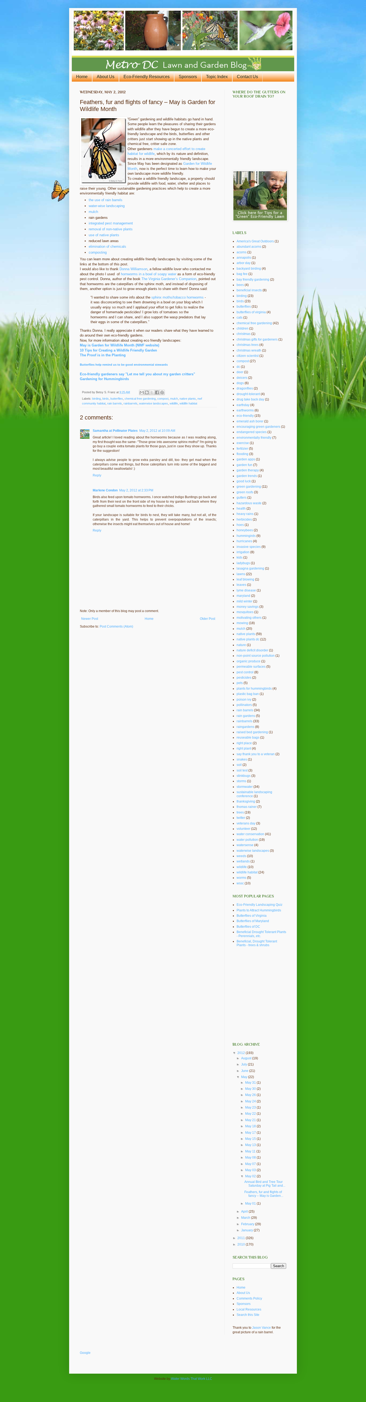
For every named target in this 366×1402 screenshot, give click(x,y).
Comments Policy (249, 1298)
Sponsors (188, 76)
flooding (242, 454)
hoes (240, 525)
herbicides (244, 519)
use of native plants (104, 235)
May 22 (251, 1114)
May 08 (251, 1157)
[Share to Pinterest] (162, 392)
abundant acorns (249, 247)
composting (98, 252)
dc (238, 367)
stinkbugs (244, 776)
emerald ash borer (250, 421)
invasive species (249, 547)
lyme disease (246, 590)
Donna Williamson (133, 269)
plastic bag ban (248, 694)
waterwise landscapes (153, 403)
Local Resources (249, 1309)
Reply (97, 475)
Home (82, 76)
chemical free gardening (140, 398)
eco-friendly (245, 416)
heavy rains (245, 514)
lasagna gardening (250, 568)
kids (239, 557)
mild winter (244, 601)
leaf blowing (245, 579)
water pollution (247, 840)
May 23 (251, 1107)
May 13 (251, 1145)
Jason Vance (261, 1328)
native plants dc (248, 639)
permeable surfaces (251, 666)
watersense (245, 845)
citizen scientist (248, 356)
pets (240, 683)
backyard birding (249, 268)
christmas (244, 334)
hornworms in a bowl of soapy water (148, 274)
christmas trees (248, 345)
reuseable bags (248, 737)
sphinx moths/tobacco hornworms (177, 297)
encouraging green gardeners (258, 427)
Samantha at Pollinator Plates (115, 431)
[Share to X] (152, 392)
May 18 (251, 1126)
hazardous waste (249, 503)
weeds (241, 856)
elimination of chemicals (107, 247)
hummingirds (246, 536)
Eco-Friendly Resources (147, 76)
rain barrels (114, 403)
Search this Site (248, 1315)
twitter (241, 818)
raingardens (245, 727)
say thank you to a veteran (256, 754)
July (244, 1064)
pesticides (244, 677)
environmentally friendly (254, 438)
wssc (240, 883)
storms (241, 781)
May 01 (251, 1203)
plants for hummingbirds (254, 688)
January (247, 1230)
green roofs (245, 492)
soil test (242, 770)
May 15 (251, 1139)
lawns (241, 574)
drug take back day (250, 399)
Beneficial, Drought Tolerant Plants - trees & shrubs (257, 943)
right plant (244, 748)
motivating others (249, 618)
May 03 (251, 1170)
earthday (243, 405)
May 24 (251, 1101)
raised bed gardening (252, 732)
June (245, 1071)
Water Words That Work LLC (191, 1379)
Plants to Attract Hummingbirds (259, 910)
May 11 (250, 1151)
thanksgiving (246, 801)
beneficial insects (249, 290)
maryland (243, 596)
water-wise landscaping (107, 206)
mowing (242, 623)
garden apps (246, 459)
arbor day (244, 263)
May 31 (251, 1082)
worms (241, 878)
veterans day (246, 823)
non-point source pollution (256, 656)
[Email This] (141, 392)
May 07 (251, 1164)
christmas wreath (249, 350)
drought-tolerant (248, 394)
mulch (93, 212)
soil (239, 765)
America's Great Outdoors (255, 241)
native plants (188, 398)
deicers (242, 378)
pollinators (244, 705)
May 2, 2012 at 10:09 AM (157, 431)
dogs (240, 383)
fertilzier (242, 448)
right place (244, 743)
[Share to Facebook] (157, 392)
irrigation (243, 552)
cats (239, 317)
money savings (248, 607)
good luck (244, 481)
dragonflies (245, 388)
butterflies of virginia (251, 312)
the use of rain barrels (105, 200)
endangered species (252, 432)
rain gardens (246, 716)
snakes (242, 759)
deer (240, 372)
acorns (242, 252)
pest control (245, 672)
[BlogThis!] (147, 392)
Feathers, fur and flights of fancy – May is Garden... (263, 1194)
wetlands (243, 861)
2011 (241, 1238)
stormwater (245, 787)
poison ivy (244, 699)
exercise (243, 443)
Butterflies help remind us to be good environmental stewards (124, 364)
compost (163, 398)
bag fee (242, 274)
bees (240, 285)
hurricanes (244, 541)
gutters (242, 497)
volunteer (243, 829)
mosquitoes (245, 612)
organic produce (248, 661)
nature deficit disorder (252, 650)
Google (85, 1353)
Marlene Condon (105, 490)
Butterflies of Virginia (252, 916)
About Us (105, 76)
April (245, 1211)
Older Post (207, 619)
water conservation (250, 834)
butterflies (116, 398)
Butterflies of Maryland (253, 921)
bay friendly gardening (253, 279)
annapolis (244, 257)
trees (240, 812)
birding (96, 398)
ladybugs (243, 563)
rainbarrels (130, 403)
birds (105, 398)
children (242, 328)
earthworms (245, 410)
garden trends (247, 476)
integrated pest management (111, 223)
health (241, 508)
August (246, 1058)
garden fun (244, 465)
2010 (241, 1244)
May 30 (251, 1089)
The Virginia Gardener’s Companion (168, 279)
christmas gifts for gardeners (257, 339)
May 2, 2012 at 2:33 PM (136, 490)
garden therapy (248, 470)
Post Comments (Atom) (116, 626)
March (246, 1218)
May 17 (251, 1132)
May (244, 1077)
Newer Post (89, 619)
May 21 (251, 1120)
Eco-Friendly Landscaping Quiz (259, 905)
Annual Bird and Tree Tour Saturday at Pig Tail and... (264, 1183)
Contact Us (247, 76)
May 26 (251, 1095)
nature (241, 645)
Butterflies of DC (248, 927)
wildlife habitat (188, 403)
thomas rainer (247, 807)
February (248, 1224)
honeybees (245, 530)
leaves (241, 585)
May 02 (251, 1176)
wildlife (174, 403)
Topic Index (217, 76)
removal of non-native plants (111, 229)
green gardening (249, 486)
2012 (241, 1053)
